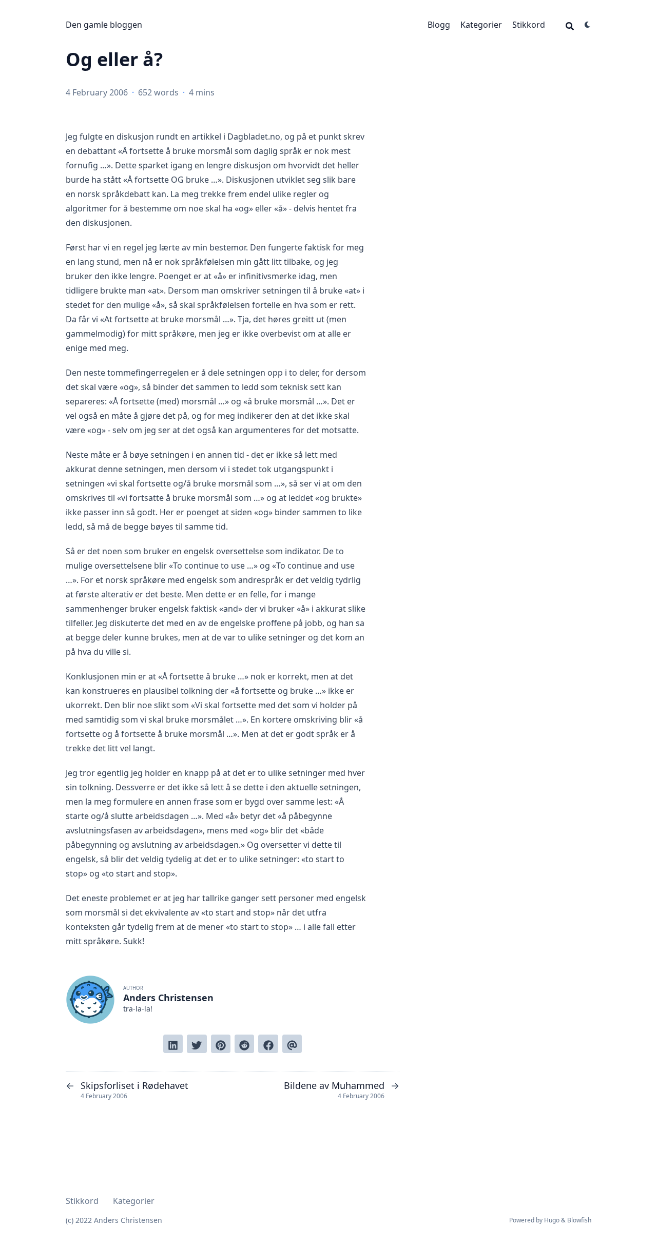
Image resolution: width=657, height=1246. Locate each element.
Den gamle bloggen (104, 24)
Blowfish (579, 1220)
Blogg (439, 24)
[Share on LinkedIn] (173, 1044)
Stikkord (528, 24)
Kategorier (481, 24)
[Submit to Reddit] (244, 1044)
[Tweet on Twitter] (196, 1044)
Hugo (551, 1220)
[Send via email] (292, 1044)
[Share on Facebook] (268, 1044)
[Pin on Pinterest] (220, 1044)
